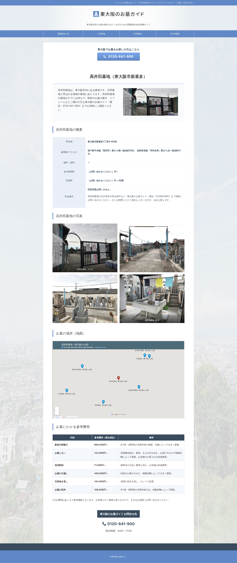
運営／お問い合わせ (185, 3)
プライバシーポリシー (167, 3)
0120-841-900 (120, 56)
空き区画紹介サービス (147, 3)
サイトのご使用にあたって (126, 3)
